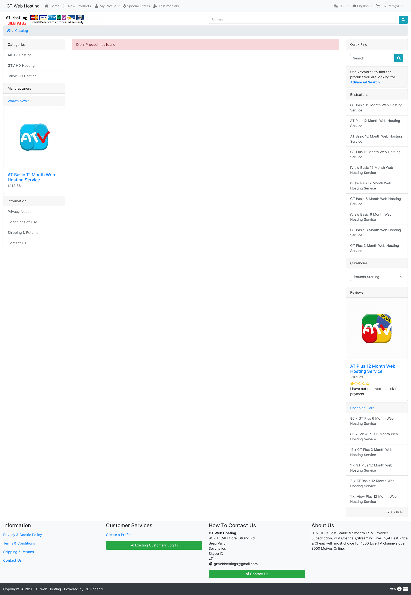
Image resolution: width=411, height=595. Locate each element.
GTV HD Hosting (21, 65)
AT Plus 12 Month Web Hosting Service (375, 123)
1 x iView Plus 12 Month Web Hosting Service (373, 499)
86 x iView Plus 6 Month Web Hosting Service (374, 436)
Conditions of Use (22, 222)
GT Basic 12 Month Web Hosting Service (376, 107)
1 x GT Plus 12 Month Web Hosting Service (371, 467)
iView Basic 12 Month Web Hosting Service (371, 170)
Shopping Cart (362, 408)
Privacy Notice (19, 211)
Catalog (21, 30)
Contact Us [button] (258, 574)
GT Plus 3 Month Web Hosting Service (374, 248)
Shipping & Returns (23, 232)
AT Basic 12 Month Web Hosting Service (31, 177)
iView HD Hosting (22, 76)
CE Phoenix (94, 589)
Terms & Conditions (19, 543)
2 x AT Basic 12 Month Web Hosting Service (372, 483)
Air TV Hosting (19, 55)
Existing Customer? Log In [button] (156, 545)
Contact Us (17, 243)
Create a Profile (118, 535)
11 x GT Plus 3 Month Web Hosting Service (371, 452)
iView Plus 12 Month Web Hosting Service (370, 185)
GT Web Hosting (23, 6)
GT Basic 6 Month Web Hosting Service (375, 201)
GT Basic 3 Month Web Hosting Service (375, 232)
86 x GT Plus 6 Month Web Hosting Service (372, 421)
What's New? (18, 101)
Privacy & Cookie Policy (22, 535)
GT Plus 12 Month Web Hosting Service (375, 154)
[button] (107, 6)
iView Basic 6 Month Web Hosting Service (371, 217)
